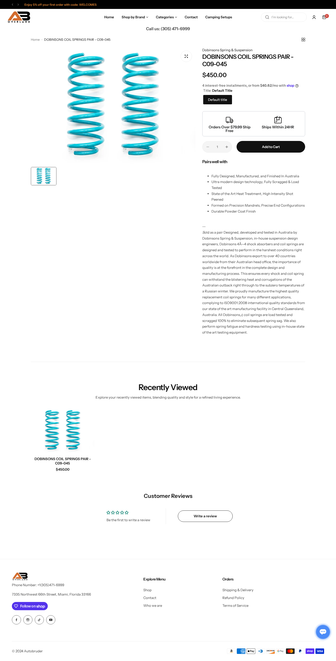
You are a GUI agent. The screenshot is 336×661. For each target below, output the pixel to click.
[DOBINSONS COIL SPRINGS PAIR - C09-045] (62, 430)
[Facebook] (16, 619)
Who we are (152, 605)
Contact (149, 598)
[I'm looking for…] (267, 17)
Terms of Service (235, 605)
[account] (314, 17)
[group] (113, 106)
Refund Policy (233, 598)
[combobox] (284, 17)
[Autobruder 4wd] (19, 17)
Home (35, 40)
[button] (12, 4)
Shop (147, 590)
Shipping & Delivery (237, 590)
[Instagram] (27, 619)
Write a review (205, 516)
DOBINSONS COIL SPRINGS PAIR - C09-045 (63, 461)
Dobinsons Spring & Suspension (227, 50)
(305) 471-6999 (175, 28)
